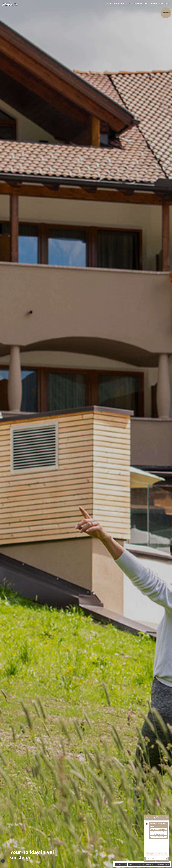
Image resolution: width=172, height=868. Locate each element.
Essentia (146, 4)
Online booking (149, 864)
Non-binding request (163, 864)
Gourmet (116, 4)
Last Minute (166, 13)
